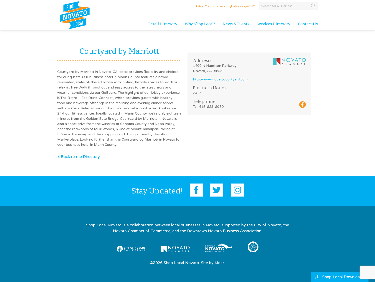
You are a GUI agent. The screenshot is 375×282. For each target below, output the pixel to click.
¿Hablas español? (242, 6)
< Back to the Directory (78, 156)
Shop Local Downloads (343, 276)
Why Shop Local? (200, 24)
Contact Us (308, 24)
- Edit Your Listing (208, 6)
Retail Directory (162, 24)
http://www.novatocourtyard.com (220, 79)
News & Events (236, 24)
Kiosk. (220, 262)
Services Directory (273, 24)
